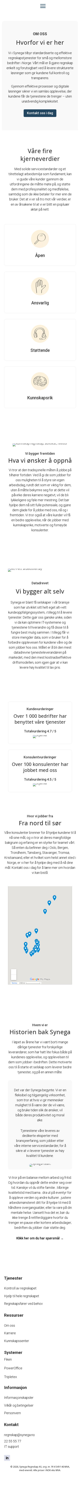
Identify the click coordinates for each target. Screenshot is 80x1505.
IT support (11, 1446)
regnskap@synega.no (19, 1435)
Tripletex (10, 1377)
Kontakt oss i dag (40, 113)
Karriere (10, 1333)
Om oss (9, 1325)
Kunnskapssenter (16, 1341)
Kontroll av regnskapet (20, 1288)
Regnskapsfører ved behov (23, 1304)
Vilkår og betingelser (18, 1405)
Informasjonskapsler (18, 1398)
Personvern (12, 1413)
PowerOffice (13, 1368)
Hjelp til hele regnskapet (21, 1296)
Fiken (8, 1359)
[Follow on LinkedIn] (7, 1458)
